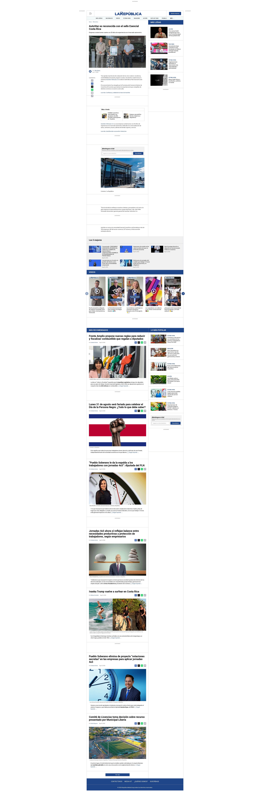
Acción (171, 29)
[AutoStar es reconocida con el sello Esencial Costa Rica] (117, 52)
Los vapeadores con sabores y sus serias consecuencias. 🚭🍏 (153, 309)
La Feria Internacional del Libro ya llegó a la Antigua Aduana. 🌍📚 (115, 309)
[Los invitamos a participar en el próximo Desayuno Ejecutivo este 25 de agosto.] (135, 291)
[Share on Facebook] (92, 83)
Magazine (170, 348)
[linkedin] (5, 64)
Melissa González (95, 595)
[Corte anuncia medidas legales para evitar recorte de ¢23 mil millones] (158, 393)
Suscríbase (154, 781)
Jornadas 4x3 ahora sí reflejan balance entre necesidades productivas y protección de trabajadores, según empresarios (114, 534)
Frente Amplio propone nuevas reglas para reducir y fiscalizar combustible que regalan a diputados (117, 337)
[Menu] (91, 13)
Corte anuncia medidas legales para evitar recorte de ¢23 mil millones (173, 394)
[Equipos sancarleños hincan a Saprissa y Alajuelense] (126, 116)
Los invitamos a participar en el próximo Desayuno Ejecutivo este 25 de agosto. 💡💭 (135, 310)
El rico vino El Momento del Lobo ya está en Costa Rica (173, 367)
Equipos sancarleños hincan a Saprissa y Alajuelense (135, 116)
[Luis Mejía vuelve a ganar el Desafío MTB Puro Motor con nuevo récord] (158, 379)
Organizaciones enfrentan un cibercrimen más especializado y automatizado (173, 65)
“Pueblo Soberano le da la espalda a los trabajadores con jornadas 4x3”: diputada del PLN (116, 464)
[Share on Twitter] (92, 87)
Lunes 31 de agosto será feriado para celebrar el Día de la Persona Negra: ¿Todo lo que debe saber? (117, 406)
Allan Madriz (97, 70)
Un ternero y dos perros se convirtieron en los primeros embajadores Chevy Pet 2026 (173, 340)
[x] (2, 64)
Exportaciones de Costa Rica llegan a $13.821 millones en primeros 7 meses (173, 407)
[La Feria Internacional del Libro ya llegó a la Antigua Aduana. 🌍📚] (116, 291)
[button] (175, 13)
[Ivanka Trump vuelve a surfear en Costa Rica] (117, 615)
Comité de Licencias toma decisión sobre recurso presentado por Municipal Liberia (117, 718)
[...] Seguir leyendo (123, 386)
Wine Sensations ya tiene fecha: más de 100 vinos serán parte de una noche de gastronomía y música (173, 353)
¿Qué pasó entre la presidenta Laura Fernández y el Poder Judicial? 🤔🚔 (172, 309)
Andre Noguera (94, 723)
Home (90, 21)
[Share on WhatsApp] (92, 90)
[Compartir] (92, 96)
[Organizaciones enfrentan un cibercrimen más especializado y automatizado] (158, 64)
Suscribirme (138, 153)
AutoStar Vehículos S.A (112, 79)
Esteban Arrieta (94, 342)
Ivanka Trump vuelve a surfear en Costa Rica (114, 591)
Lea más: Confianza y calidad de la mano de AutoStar (115, 92)
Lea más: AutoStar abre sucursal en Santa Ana (113, 131)
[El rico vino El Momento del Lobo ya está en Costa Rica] (158, 366)
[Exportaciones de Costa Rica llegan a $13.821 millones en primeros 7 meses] (158, 406)
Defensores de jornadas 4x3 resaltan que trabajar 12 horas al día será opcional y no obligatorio (141, 263)
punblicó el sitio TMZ (103, 638)
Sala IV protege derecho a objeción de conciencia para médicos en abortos (172, 248)
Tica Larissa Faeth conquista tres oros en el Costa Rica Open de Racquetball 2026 (175, 33)
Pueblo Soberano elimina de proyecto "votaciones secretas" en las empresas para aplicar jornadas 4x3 (116, 659)
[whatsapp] (2, 67)
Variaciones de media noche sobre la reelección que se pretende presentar (141, 248)
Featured (171, 44)
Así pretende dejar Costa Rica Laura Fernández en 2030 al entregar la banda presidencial (174, 49)
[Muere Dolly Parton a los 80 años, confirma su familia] (158, 80)
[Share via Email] (92, 93)
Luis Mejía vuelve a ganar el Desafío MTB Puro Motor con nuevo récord (173, 381)
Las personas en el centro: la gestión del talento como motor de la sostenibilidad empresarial (110, 263)
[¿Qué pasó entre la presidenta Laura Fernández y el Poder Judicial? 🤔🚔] (172, 291)
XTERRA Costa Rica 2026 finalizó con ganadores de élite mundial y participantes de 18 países (114, 116)
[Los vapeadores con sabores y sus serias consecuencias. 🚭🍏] (153, 291)
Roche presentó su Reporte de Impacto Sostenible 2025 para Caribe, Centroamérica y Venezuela (97, 310)
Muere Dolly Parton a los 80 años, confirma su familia (174, 81)
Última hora (95, 21)
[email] (5, 67)
